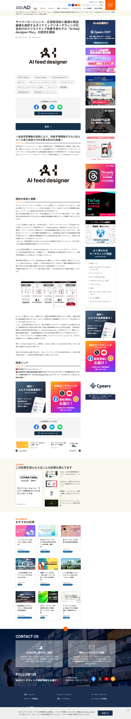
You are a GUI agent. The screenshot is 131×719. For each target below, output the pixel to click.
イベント (50, 8)
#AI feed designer (41, 77)
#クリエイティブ (67, 82)
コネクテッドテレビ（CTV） (100, 280)
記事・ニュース (29, 694)
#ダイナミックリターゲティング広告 (30, 87)
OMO (91, 288)
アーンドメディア (96, 273)
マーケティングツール (99, 694)
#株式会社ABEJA (23, 92)
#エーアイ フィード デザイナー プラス (43, 82)
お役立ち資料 (98, 8)
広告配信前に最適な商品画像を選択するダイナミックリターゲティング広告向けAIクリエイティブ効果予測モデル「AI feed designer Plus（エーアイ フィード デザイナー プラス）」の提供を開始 (48, 375)
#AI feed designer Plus (60, 77)
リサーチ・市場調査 (31, 698)
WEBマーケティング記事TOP (28, 12)
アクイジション (95, 284)
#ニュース (51, 87)
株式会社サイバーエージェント (28, 369)
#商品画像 (63, 87)
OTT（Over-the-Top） (98, 277)
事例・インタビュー (63, 8)
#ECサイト (21, 82)
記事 (35, 8)
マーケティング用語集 (99, 698)
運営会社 (101, 2)
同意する (105, 713)
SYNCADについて (93, 2)
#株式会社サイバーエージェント (45, 92)
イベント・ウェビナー (64, 694)
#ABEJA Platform (24, 77)
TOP (17, 12)
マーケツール (77, 8)
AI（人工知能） (95, 298)
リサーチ (42, 8)
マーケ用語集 (87, 8)
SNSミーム (94, 263)
